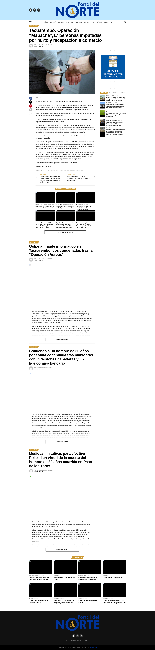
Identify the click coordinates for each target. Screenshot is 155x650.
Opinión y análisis (96, 22)
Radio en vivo (108, 22)
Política (45, 22)
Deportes (79, 22)
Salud (72, 22)
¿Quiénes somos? (76, 640)
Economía (53, 22)
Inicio (67, 640)
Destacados (54, 170)
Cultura (60, 22)
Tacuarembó (80, 170)
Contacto (86, 640)
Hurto (61, 170)
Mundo (86, 22)
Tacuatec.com (93, 647)
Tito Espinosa (40, 46)
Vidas (67, 22)
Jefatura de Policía (69, 170)
